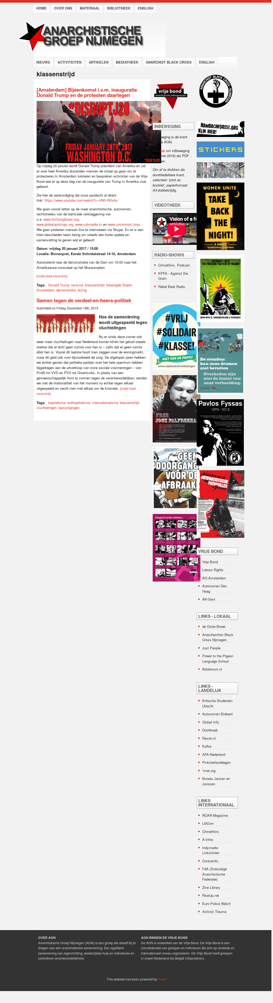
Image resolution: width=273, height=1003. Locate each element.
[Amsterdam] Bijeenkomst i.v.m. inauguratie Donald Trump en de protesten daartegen (87, 92)
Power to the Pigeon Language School (217, 658)
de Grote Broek (214, 626)
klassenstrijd (94, 284)
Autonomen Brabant (217, 713)
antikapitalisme (78, 402)
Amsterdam (45, 289)
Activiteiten (69, 62)
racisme (77, 284)
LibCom (208, 823)
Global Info (210, 722)
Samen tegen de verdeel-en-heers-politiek (84, 300)
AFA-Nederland (213, 754)
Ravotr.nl (209, 738)
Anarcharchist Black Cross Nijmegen (217, 637)
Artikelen (98, 62)
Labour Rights (212, 569)
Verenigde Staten (119, 284)
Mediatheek (127, 62)
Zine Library (211, 887)
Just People (211, 647)
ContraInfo (210, 860)
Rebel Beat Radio (171, 286)
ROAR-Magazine (215, 815)
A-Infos (207, 839)
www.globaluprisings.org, (56, 224)
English (145, 8)
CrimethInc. (211, 831)
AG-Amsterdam (214, 577)
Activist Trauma (214, 911)
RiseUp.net (210, 895)
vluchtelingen (47, 407)
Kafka (206, 746)
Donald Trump (58, 284)
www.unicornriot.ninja (124, 224)
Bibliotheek (118, 8)
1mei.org (208, 770)
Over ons (63, 8)
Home (41, 8)
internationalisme (105, 402)
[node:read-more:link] (52, 276)
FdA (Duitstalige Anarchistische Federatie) (214, 874)
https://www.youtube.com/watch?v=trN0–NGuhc (81, 200)
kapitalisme (57, 402)
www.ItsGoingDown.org (61, 219)
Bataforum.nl (212, 669)
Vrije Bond (210, 561)
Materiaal (90, 8)
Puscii (162, 979)
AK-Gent (208, 599)
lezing (82, 289)
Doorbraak (210, 730)
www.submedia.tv (88, 224)
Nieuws (43, 62)
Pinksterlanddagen (216, 762)
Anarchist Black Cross (169, 62)
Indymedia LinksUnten (210, 850)
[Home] (86, 54)
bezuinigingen (69, 407)
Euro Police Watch (216, 903)
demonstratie (66, 289)
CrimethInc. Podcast (174, 265)
